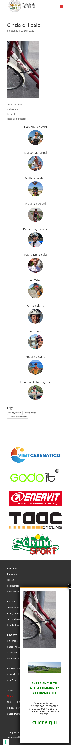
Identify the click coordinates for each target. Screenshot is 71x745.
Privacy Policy (14, 413)
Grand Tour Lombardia (18, 652)
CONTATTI (12, 690)
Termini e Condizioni (17, 417)
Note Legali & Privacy (17, 701)
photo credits (13, 713)
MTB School (13, 674)
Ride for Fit (12, 680)
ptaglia (14, 30)
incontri (11, 114)
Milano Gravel (14, 658)
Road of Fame (14, 591)
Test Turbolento (15, 619)
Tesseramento (14, 607)
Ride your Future (15, 613)
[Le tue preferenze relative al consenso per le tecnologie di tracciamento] (6, 742)
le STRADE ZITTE (15, 640)
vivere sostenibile (15, 104)
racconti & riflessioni (17, 118)
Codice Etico (13, 585)
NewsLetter (12, 696)
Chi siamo (12, 573)
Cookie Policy (30, 413)
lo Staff (10, 579)
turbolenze (12, 109)
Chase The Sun (14, 646)
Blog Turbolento (15, 624)
